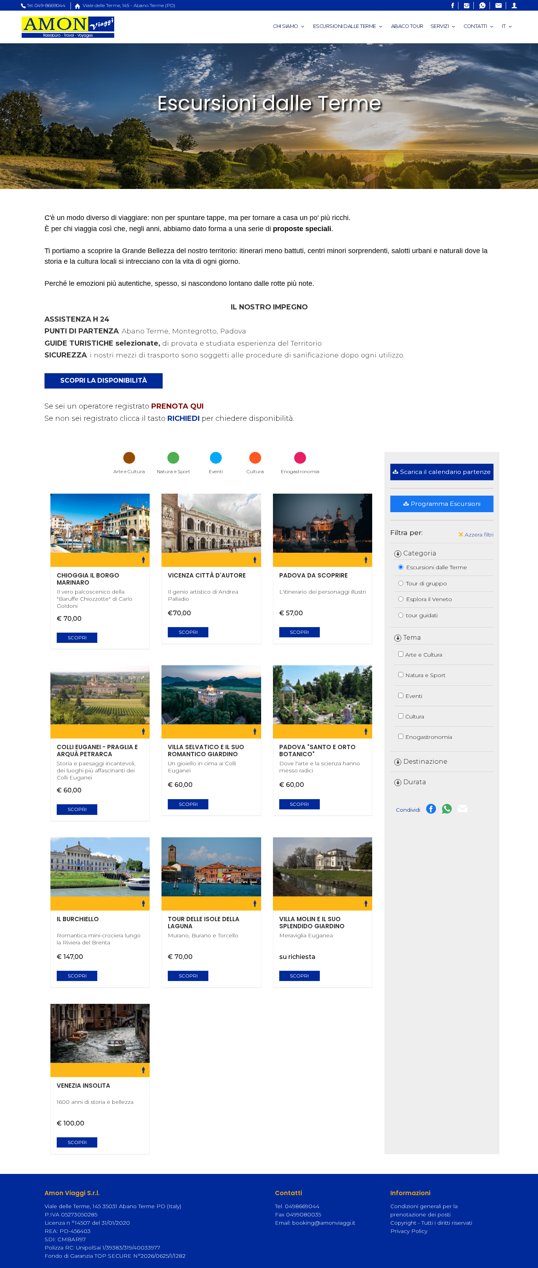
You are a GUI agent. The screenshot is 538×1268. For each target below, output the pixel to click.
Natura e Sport (425, 675)
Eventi (413, 696)
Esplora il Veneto (429, 599)
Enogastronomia (428, 736)
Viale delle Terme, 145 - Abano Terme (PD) (128, 5)
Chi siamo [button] (286, 26)
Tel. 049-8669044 (46, 5)
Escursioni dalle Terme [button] (345, 26)
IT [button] (504, 26)
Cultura (414, 716)
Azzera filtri (478, 534)
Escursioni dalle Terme (436, 567)
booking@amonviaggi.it (323, 1223)
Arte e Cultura (423, 654)
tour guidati (422, 615)
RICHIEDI (183, 418)
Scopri (77, 637)
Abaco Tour (407, 26)
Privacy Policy (408, 1231)
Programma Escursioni (445, 503)
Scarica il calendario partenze (445, 472)
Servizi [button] (440, 26)
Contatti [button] (476, 26)
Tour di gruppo (426, 583)
